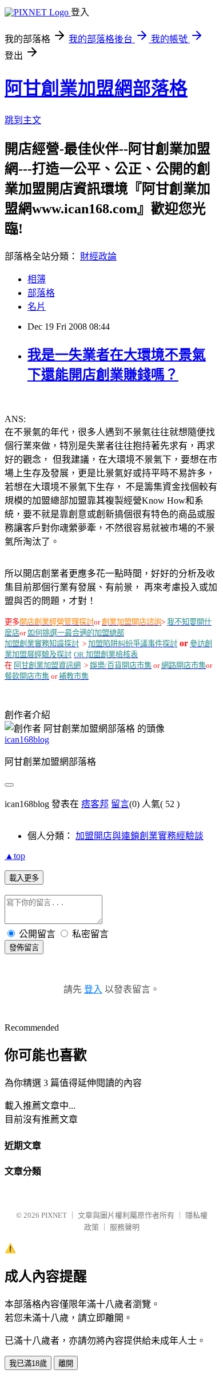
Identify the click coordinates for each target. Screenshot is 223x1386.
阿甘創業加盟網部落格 (96, 88)
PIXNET (54, 1215)
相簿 (36, 279)
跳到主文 (23, 120)
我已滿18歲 (28, 1363)
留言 (120, 804)
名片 (36, 306)
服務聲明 (125, 1227)
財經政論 (98, 256)
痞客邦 (95, 804)
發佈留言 (24, 947)
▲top (15, 856)
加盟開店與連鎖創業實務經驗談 (139, 836)
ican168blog (27, 739)
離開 (65, 1363)
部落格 (41, 293)
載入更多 (24, 878)
